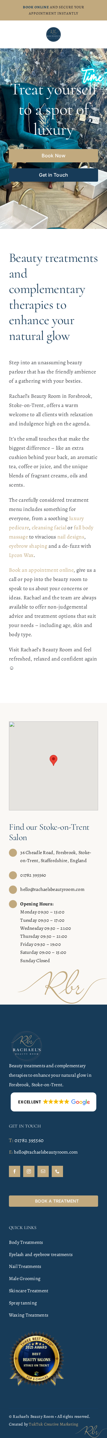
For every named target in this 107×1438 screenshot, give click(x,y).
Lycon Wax (21, 555)
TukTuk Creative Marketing (53, 1424)
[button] (53, 760)
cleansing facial (49, 527)
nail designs (70, 536)
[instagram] (28, 1171)
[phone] (57, 1171)
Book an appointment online (41, 570)
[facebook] (14, 1171)
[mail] (43, 1171)
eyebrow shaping (28, 545)
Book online (36, 7)
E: (11, 1152)
